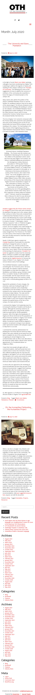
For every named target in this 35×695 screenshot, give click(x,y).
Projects (25, 498)
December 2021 (9, 562)
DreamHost (16, 694)
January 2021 (8, 576)
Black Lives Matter (21, 398)
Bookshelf (8, 596)
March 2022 (8, 557)
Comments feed (9, 680)
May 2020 (8, 587)
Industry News (9, 600)
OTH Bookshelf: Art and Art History (15, 526)
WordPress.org (9, 682)
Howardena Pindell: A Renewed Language (17, 531)
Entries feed (8, 678)
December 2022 (9, 546)
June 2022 (8, 553)
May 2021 (8, 569)
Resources (4, 500)
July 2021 (7, 567)
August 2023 (8, 539)
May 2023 (8, 540)
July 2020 (7, 583)
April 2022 (8, 555)
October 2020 (9, 580)
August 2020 (8, 582)
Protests (11, 400)
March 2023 (8, 542)
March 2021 (8, 573)
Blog (8, 398)
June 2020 (8, 585)
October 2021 (9, 564)
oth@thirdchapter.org (26, 691)
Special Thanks (26, 694)
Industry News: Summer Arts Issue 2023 (16, 529)
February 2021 (9, 574)
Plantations (4, 400)
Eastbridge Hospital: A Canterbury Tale (16, 527)
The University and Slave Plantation (18, 45)
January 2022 (8, 560)
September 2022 (10, 551)
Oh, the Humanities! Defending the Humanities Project (18, 408)
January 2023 (8, 544)
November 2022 (9, 548)
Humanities (19, 498)
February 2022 (9, 558)
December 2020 (9, 578)
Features (7, 598)
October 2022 (9, 549)
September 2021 (10, 565)
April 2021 (8, 571)
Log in (7, 676)
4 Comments (20, 400)
